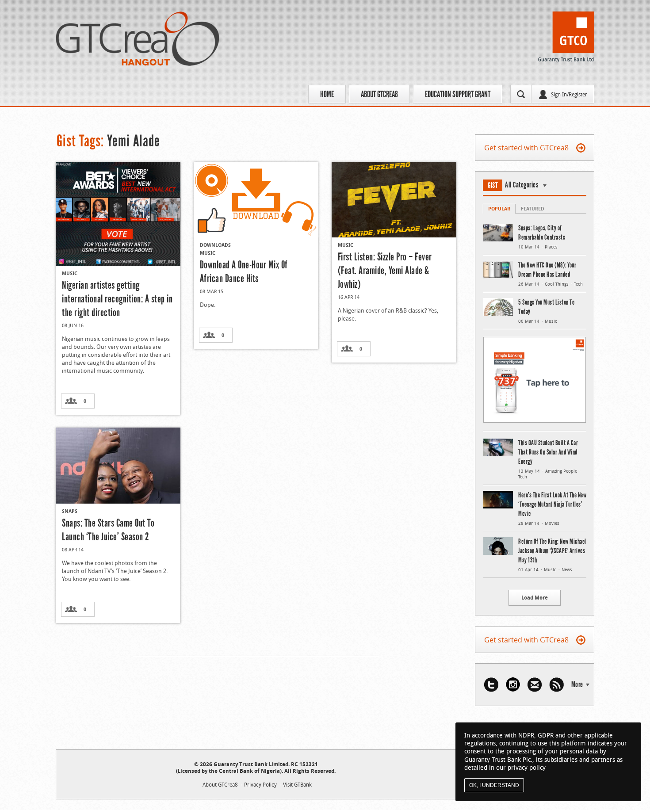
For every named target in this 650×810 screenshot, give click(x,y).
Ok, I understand (494, 785)
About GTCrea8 (379, 94)
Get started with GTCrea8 (526, 148)
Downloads (215, 244)
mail (535, 684)
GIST (493, 185)
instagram (513, 684)
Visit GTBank (297, 784)
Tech (578, 284)
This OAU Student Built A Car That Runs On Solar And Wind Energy (548, 452)
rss (556, 684)
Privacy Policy (260, 784)
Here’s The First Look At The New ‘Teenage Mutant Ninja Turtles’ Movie (552, 504)
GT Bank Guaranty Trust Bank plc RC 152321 (566, 39)
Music (69, 273)
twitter (491, 684)
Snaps (69, 511)
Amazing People (561, 471)
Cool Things (557, 284)
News (567, 570)
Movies (552, 523)
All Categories (522, 185)
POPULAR (499, 208)
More (577, 684)
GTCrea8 (137, 38)
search (520, 94)
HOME (327, 94)
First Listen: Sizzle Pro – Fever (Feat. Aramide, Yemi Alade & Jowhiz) (385, 270)
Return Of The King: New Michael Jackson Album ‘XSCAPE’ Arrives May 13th (552, 550)
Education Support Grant (457, 94)
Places (551, 247)
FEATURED (532, 208)
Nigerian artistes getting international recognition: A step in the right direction (117, 299)
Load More (534, 597)
